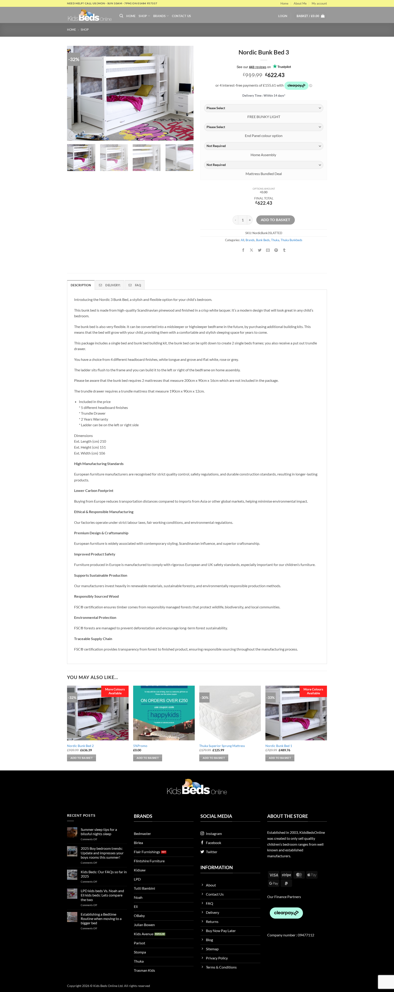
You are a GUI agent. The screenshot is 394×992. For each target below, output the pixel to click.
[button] (121, 15)
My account (319, 3)
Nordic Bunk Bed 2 (80, 746)
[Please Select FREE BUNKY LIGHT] (263, 108)
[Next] (185, 93)
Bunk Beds (263, 240)
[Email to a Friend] (268, 250)
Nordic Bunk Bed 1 (278, 746)
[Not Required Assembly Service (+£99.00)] (263, 146)
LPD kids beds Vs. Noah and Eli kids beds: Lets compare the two (102, 895)
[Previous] (75, 93)
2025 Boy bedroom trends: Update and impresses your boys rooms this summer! (102, 852)
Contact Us (181, 16)
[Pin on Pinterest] (276, 250)
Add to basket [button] (81, 757)
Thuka (275, 240)
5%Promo (140, 746)
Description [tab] (81, 285)
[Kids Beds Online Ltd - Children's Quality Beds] (90, 14)
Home (284, 3)
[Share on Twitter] (260, 250)
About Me (300, 3)
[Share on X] (251, 250)
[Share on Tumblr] (284, 250)
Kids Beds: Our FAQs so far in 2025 (104, 874)
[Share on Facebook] (243, 250)
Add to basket (275, 220)
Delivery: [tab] (112, 285)
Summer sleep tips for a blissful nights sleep (99, 831)
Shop (143, 16)
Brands (159, 16)
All (242, 240)
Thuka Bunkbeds (291, 240)
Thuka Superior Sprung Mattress (222, 746)
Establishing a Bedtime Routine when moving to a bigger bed (101, 918)
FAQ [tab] (138, 285)
